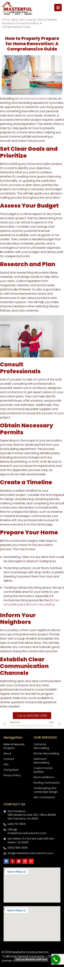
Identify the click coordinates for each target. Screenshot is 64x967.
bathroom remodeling (39, 604)
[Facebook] (6, 861)
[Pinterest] (18, 861)
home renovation (34, 99)
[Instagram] (25, 861)
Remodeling (27, 19)
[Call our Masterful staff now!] (55, 959)
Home (5, 19)
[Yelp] (12, 861)
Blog (14, 19)
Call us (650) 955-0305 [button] (32, 715)
